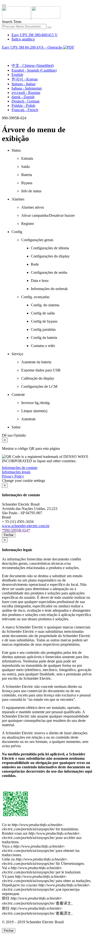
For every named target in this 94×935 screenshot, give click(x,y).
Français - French (25, 110)
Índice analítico (23, 39)
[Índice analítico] (4, 53)
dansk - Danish (23, 97)
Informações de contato (19, 468)
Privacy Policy (13, 476)
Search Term (11, 22)
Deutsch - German (26, 101)
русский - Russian (26, 93)
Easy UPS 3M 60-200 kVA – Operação (32, 47)
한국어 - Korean (25, 79)
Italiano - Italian (23, 84)
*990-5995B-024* (16, 530)
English (17, 75)
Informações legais (16, 472)
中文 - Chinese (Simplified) (33, 65)
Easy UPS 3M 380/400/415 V (35, 35)
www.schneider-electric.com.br (25, 526)
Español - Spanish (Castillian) (34, 70)
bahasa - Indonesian (27, 88)
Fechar (8, 535)
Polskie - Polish (23, 105)
